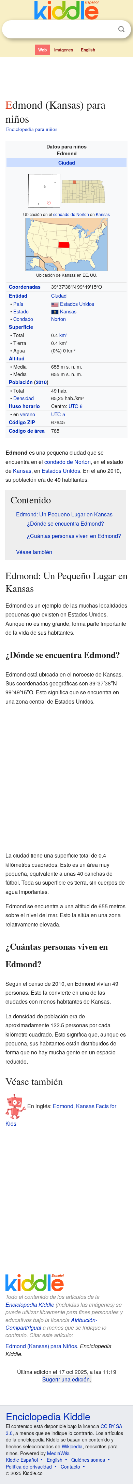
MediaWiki (58, 1453)
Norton (58, 318)
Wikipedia (72, 1446)
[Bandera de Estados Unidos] (55, 303)
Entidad (18, 295)
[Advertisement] (66, 76)
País (18, 303)
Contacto (70, 1466)
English (88, 50)
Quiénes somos (88, 1459)
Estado (21, 311)
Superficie (21, 326)
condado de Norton (71, 214)
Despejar (107, 29)
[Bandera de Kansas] (55, 311)
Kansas (103, 214)
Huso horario (24, 406)
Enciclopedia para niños (31, 128)
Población (21, 382)
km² (63, 334)
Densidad (23, 398)
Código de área (27, 430)
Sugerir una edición (66, 1379)
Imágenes (63, 50)
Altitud (17, 358)
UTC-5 (58, 414)
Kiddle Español (22, 1459)
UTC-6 (76, 405)
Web (42, 50)
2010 (41, 382)
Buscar (121, 29)
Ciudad (66, 162)
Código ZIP (22, 422)
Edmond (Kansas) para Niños (41, 1346)
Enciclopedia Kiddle (29, 1304)
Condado (23, 318)
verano (27, 414)
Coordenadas (25, 286)
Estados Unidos (77, 303)
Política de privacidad (29, 1466)
